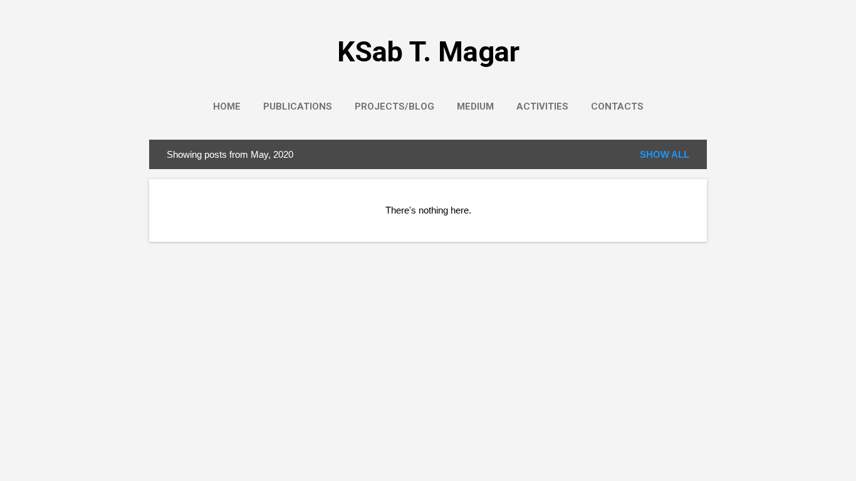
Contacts (617, 106)
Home (227, 106)
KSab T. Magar (428, 51)
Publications (297, 106)
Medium (475, 106)
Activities (542, 106)
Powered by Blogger (428, 448)
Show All (664, 154)
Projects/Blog (394, 106)
